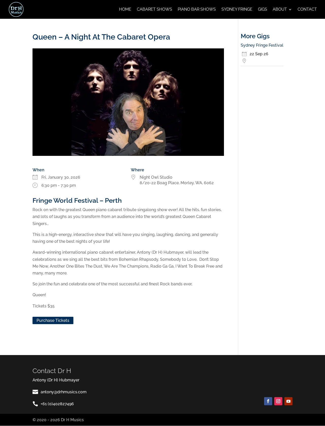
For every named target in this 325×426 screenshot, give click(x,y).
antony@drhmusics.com (64, 392)
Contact (307, 10)
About (280, 10)
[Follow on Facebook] (268, 401)
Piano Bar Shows (197, 10)
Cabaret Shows (154, 10)
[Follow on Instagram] (278, 401)
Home (125, 10)
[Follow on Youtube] (288, 401)
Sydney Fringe (236, 10)
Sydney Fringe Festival (262, 45)
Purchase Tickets (53, 320)
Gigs (262, 10)
